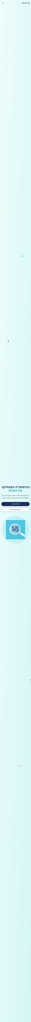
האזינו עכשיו (15, 504)
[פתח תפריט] (3, 3)
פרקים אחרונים (15, 509)
